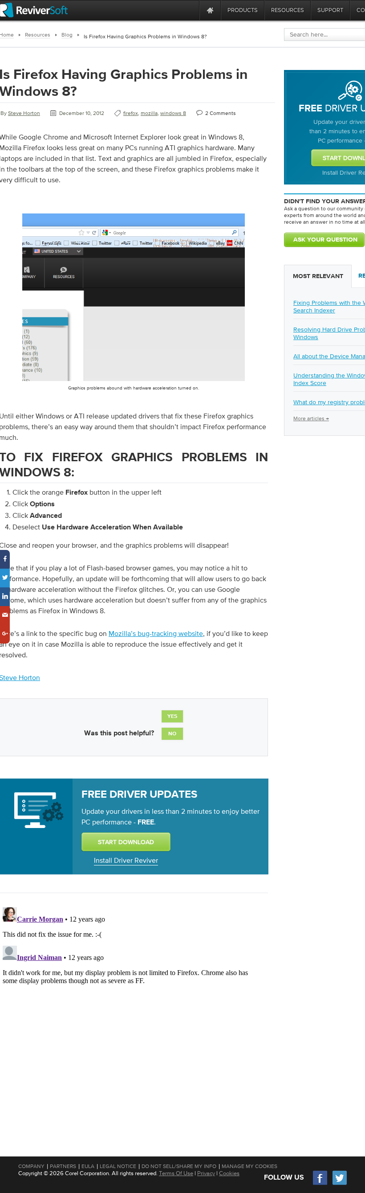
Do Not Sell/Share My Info (179, 1166)
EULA (87, 1166)
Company (31, 1166)
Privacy (206, 1173)
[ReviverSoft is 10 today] (190, 10)
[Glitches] (133, 383)
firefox (130, 113)
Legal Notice (118, 1166)
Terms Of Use (176, 1173)
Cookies (229, 1173)
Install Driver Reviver (126, 860)
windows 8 (173, 113)
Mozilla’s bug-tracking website (156, 633)
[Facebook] (320, 1184)
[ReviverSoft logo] (34, 10)
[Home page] (210, 10)
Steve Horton (24, 113)
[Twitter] (340, 1184)
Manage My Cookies (249, 1166)
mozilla (149, 113)
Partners (63, 1166)
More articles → (311, 418)
